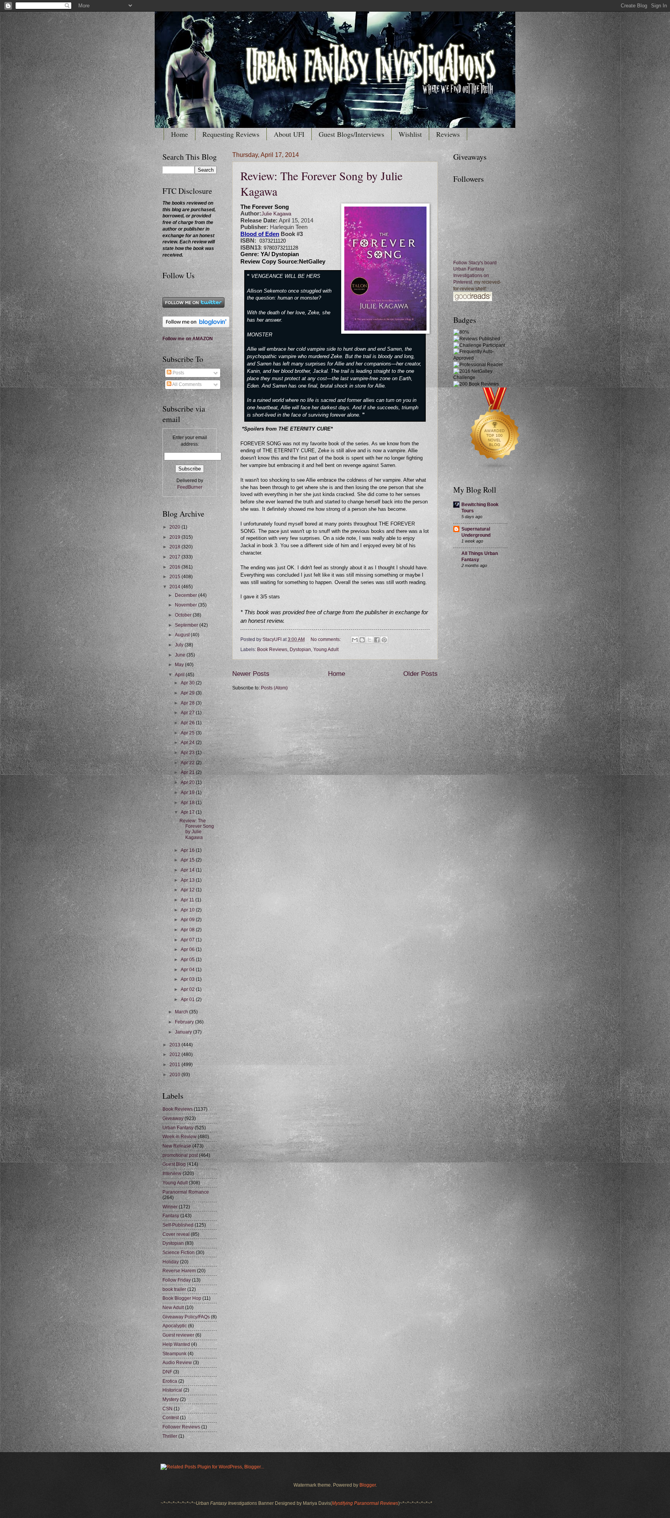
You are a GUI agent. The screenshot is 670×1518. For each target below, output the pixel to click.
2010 (175, 1074)
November (186, 605)
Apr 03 (188, 979)
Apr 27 (188, 712)
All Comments (186, 384)
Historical (172, 1390)
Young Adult (325, 649)
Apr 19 (188, 792)
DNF (167, 1372)
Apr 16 (188, 850)
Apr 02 (188, 989)
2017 (175, 557)
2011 (175, 1064)
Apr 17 (188, 812)
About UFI (289, 134)
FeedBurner (189, 487)
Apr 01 (188, 999)
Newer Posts (250, 673)
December (186, 595)
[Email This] (355, 640)
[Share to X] (369, 640)
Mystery (170, 1399)
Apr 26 (188, 722)
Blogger (367, 1485)
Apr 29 (188, 693)
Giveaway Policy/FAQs (186, 1317)
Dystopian (300, 649)
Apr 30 (188, 683)
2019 (175, 537)
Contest (170, 1417)
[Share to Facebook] (377, 640)
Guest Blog (174, 1164)
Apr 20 (188, 782)
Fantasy (170, 1215)
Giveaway (172, 1118)
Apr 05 (188, 959)
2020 (175, 527)
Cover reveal (176, 1234)
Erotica (169, 1381)
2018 (175, 547)
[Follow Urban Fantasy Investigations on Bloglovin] (196, 326)
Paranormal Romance (185, 1192)
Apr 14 (188, 870)
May (180, 664)
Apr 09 (188, 919)
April (180, 674)
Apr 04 (188, 969)
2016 (175, 567)
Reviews (448, 134)
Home (179, 134)
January (184, 1032)
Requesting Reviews (230, 134)
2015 (175, 576)
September (187, 625)
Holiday (170, 1262)
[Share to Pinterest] (384, 640)
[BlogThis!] (362, 640)
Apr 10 (188, 910)
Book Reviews (272, 649)
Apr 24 (188, 742)
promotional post (180, 1155)
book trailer (174, 1289)
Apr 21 (188, 772)
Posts (177, 373)
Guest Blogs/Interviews (351, 134)
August (183, 635)
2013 (175, 1045)
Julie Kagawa (276, 214)
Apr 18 (188, 802)
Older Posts (420, 673)
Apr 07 (188, 940)
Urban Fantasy (177, 1127)
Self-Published (177, 1225)
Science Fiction (178, 1252)
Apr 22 (188, 762)
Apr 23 (188, 752)
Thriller (169, 1436)
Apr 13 (188, 880)
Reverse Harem (179, 1270)
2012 (175, 1054)
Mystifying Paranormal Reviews (365, 1503)
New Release (176, 1146)
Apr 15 (188, 860)
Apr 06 (188, 949)
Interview (171, 1173)
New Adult (173, 1307)
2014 (175, 586)
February (185, 1022)
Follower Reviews (181, 1427)
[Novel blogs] (495, 469)
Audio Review (177, 1362)
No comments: (326, 639)
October (184, 615)
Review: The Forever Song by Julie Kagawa (197, 829)
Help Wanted (176, 1344)
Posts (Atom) (274, 688)
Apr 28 (188, 703)
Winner (170, 1207)
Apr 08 (188, 929)
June (180, 655)
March (182, 1012)
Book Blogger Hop (181, 1298)
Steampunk (174, 1353)
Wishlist (410, 134)
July (180, 645)
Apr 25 (188, 733)
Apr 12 (188, 890)
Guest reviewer (178, 1335)
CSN (167, 1408)
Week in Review (179, 1136)
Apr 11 (188, 900)
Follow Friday (176, 1280)
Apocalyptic (174, 1325)
